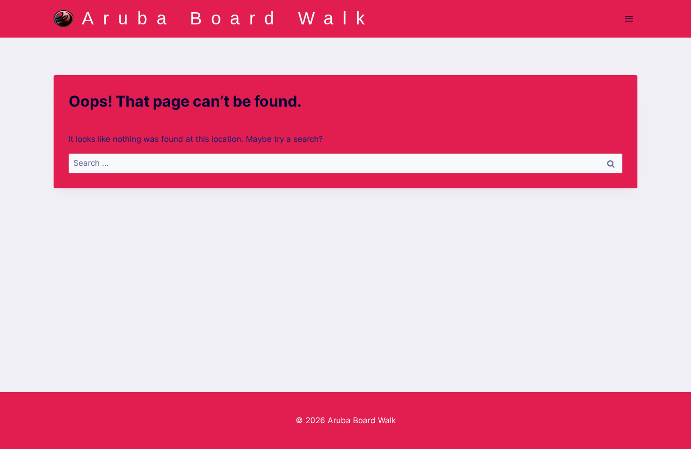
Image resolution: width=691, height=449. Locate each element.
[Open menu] (628, 18)
